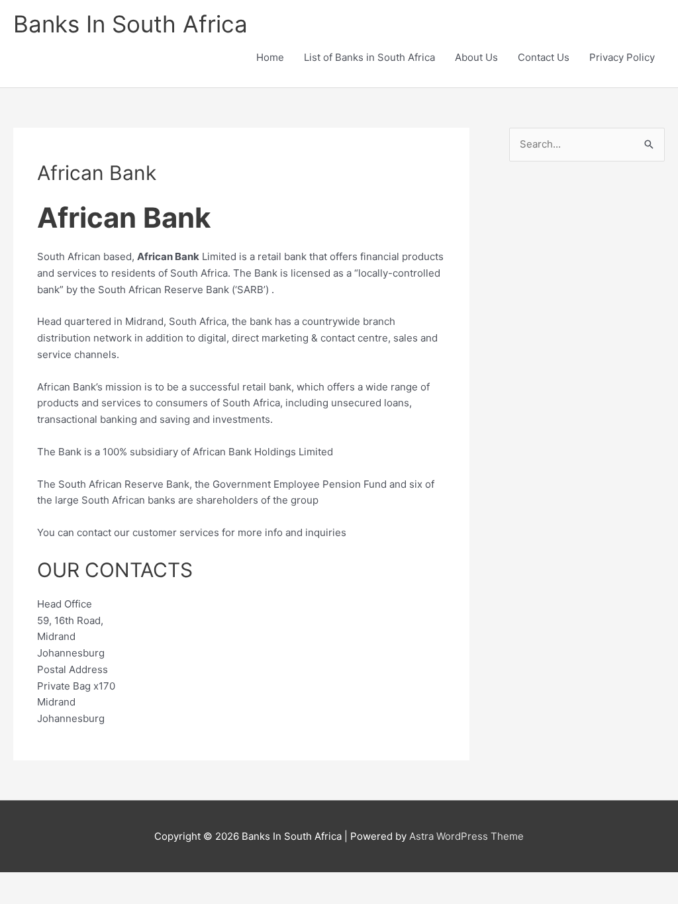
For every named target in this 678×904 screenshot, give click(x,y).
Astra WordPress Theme (466, 836)
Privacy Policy (622, 57)
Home (270, 57)
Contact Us (543, 57)
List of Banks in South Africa (369, 57)
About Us (476, 57)
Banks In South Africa (130, 24)
